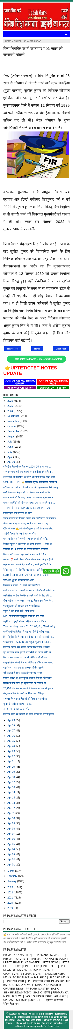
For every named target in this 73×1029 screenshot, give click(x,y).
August (11, 436)
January (12, 881)
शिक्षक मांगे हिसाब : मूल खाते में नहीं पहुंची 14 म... (25, 554)
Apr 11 (11, 813)
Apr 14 (11, 797)
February (12, 875)
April (10, 457)
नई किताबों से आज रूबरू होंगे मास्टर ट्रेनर (22, 672)
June (10, 446)
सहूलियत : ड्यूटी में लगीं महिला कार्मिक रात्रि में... (26, 621)
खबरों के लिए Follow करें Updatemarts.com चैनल (38, 359)
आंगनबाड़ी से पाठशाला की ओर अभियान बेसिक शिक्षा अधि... (30, 477)
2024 (10, 411)
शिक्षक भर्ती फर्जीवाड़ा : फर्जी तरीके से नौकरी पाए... (26, 657)
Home (37, 349)
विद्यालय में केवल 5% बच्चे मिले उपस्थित (21, 585)
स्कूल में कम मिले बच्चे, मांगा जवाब (18, 611)
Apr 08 (11, 828)
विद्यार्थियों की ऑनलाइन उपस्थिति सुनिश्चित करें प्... (26, 574)
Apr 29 (11, 720)
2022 (10, 892)
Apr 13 (11, 802)
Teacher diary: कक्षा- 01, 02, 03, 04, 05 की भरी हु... (30, 626)
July (10, 441)
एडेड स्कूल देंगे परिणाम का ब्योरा (17, 513)
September (13, 431)
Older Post (61, 349)
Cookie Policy (53, 1026)
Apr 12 (11, 807)
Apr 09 (11, 823)
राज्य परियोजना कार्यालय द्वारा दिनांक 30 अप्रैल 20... (27, 507)
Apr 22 (11, 756)
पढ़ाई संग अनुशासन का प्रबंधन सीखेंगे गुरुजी (23, 667)
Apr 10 (11, 818)
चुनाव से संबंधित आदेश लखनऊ (17, 703)
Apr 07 (11, 833)
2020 (10, 902)
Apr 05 (11, 844)
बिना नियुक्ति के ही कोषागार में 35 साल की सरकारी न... (28, 636)
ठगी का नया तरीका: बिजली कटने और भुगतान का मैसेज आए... (31, 487)
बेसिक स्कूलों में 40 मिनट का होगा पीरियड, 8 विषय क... (28, 544)
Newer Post (12, 349)
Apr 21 (11, 761)
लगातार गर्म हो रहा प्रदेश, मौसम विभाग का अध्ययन (26, 647)
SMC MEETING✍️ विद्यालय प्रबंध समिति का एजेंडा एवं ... (31, 482)
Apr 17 (11, 782)
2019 (10, 908)
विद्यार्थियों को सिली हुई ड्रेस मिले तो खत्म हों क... (25, 683)
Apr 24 (11, 746)
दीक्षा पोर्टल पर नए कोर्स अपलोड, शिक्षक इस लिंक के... (28, 600)
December (13, 415)
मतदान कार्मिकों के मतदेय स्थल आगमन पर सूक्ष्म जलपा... (29, 497)
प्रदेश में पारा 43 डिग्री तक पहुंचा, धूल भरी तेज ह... (27, 641)
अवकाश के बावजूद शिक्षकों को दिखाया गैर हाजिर (25, 698)
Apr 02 (11, 859)
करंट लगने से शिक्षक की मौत (16, 708)
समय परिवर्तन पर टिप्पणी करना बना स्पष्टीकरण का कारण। (29, 518)
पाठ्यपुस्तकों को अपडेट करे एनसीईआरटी (21, 605)
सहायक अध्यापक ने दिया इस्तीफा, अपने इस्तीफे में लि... (28, 564)
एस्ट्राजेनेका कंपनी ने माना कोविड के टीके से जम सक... (28, 662)
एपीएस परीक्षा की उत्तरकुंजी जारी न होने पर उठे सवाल (27, 678)
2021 (10, 897)
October (12, 426)
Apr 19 (11, 771)
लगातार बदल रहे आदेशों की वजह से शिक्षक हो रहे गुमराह (28, 714)
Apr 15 (11, 792)
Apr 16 (11, 787)
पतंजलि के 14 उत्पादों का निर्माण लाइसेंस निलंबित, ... (27, 549)
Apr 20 (11, 766)
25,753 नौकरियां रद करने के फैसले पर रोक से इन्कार (28, 688)
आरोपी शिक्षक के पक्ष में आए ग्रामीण (19, 533)
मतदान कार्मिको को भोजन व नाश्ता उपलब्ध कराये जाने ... (29, 502)
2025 (10, 405)
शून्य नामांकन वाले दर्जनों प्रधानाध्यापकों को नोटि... (26, 538)
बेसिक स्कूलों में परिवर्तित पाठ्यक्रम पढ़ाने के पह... (25, 569)
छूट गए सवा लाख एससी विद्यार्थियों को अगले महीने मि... (28, 652)
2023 (10, 887)
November (13, 421)
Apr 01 (11, 864)
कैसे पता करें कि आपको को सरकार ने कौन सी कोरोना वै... (30, 590)
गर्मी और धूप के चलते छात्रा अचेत (18, 580)
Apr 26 (11, 735)
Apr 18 (11, 777)
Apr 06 (11, 838)
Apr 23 (11, 751)
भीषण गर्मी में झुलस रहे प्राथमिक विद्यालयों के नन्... (26, 523)
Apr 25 (11, 740)
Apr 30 (11, 461)
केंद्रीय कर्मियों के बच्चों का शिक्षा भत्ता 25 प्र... (24, 693)
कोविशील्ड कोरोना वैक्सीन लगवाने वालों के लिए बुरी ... (27, 595)
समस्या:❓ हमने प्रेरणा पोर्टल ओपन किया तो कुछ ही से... (29, 559)
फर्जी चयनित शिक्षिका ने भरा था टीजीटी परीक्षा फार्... (27, 631)
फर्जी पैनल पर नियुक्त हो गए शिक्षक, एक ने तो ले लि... (27, 492)
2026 (10, 400)
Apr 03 (11, 854)
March (11, 870)
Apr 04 (11, 849)
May (10, 452)
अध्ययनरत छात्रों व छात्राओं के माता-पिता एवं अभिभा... (28, 471)
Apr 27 (11, 730)
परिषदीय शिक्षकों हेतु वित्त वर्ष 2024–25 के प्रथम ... (27, 466)
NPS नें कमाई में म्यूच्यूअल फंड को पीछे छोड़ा (23, 616)
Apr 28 (11, 725)
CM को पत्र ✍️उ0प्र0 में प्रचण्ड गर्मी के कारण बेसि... (28, 528)
